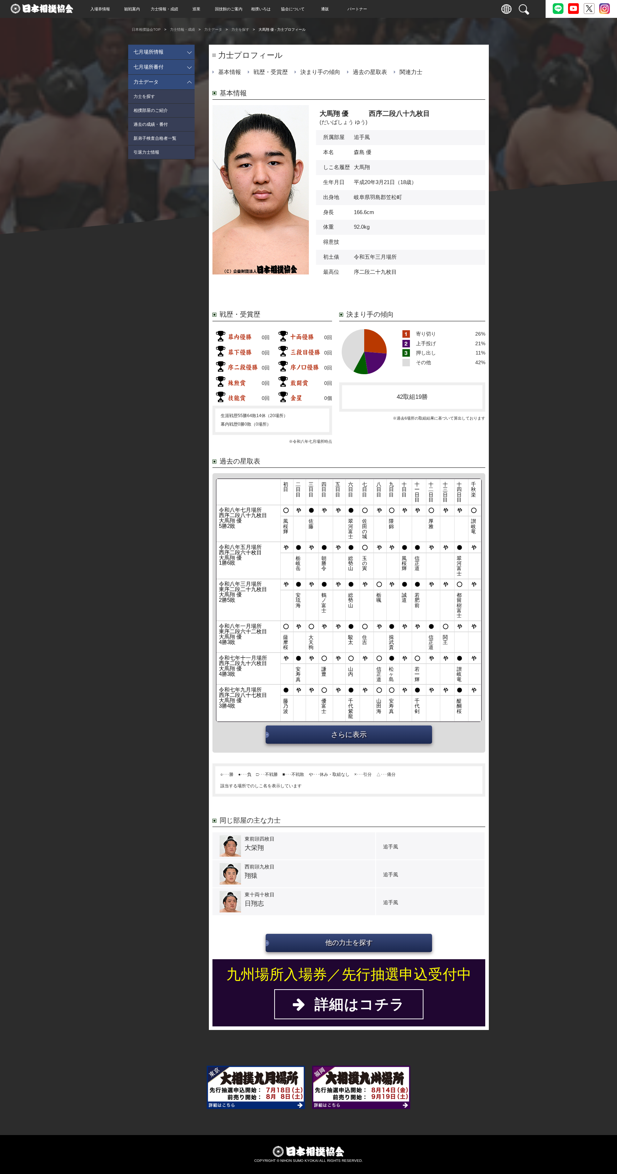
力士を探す (240, 29)
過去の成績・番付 (151, 124)
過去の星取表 (370, 72)
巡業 (196, 9)
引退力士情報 (146, 152)
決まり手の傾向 (320, 72)
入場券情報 (100, 9)
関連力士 (411, 72)
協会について (293, 9)
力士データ (213, 29)
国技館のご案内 (228, 9)
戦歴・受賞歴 (271, 72)
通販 (325, 9)
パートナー (357, 9)
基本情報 (229, 72)
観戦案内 (132, 9)
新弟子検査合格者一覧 (155, 138)
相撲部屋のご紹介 (151, 110)
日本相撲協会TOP (146, 29)
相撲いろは (261, 9)
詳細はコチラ (355, 1004)
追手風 (362, 137)
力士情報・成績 (164, 9)
